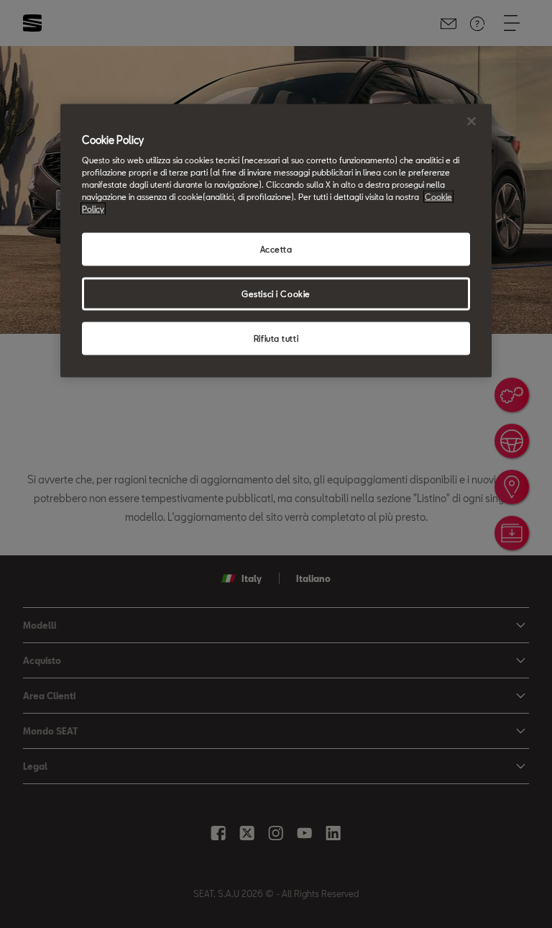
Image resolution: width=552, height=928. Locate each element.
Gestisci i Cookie (276, 294)
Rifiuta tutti (276, 338)
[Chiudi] (471, 121)
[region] (276, 241)
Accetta (276, 249)
